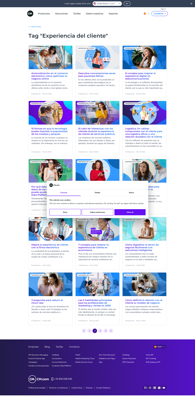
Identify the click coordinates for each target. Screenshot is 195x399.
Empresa (33, 346)
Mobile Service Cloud (83, 362)
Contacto (158, 13)
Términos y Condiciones (58, 388)
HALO (77, 355)
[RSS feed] (159, 387)
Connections (57, 358)
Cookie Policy (77, 388)
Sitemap (89, 388)
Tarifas (77, 13)
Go (127, 3)
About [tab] (131, 193)
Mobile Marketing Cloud (84, 358)
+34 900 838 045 (63, 378)
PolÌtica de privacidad (36, 388)
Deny (65, 212)
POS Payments (128, 362)
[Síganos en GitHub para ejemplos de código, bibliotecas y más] (145, 387)
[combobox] (107, 3)
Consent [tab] (63, 193)
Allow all (130, 212)
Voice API (149, 355)
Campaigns (32, 362)
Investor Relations (103, 388)
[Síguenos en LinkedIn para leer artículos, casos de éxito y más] (154, 387)
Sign (100, 362)
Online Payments (129, 358)
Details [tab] (97, 193)
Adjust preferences (97, 212)
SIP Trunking (151, 358)
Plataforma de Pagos (107, 358)
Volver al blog (36, 27)
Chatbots (55, 355)
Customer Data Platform (61, 366)
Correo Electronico (59, 362)
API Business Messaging (38, 355)
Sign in (163, 9)
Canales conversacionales (38, 366)
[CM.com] (30, 13)
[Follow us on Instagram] (150, 387)
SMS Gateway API (153, 362)
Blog (47, 346)
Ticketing (125, 355)
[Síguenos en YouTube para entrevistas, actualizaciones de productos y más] (163, 387)
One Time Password (107, 355)
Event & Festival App (36, 358)
